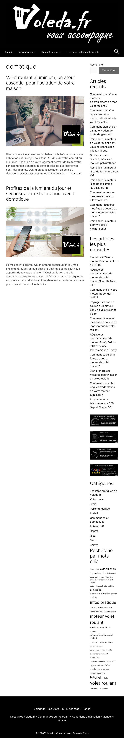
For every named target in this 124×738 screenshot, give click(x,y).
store (100, 669)
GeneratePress (80, 733)
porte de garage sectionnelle (101, 650)
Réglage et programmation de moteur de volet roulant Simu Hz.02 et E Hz (103, 277)
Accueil (8, 52)
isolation (93, 608)
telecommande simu (97, 673)
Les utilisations (50, 52)
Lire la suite (74, 173)
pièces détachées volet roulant (101, 636)
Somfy (94, 544)
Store (93, 503)
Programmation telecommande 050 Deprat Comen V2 (102, 403)
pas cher (93, 632)
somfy (93, 669)
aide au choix (108, 568)
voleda (105, 678)
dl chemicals (109, 586)
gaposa (114, 594)
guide (93, 597)
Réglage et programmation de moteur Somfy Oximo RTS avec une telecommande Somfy (103, 342)
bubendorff (111, 573)
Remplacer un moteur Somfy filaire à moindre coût (103, 224)
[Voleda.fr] (62, 23)
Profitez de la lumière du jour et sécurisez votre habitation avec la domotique (41, 193)
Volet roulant (97, 499)
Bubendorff (97, 526)
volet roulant (103, 683)
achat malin (94, 569)
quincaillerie (94, 658)
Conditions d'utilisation (86, 716)
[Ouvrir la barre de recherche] (116, 52)
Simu (93, 540)
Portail (94, 513)
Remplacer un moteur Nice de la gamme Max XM (104, 171)
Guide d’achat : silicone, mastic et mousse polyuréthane (103, 159)
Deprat (94, 530)
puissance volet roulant (99, 654)
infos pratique (103, 602)
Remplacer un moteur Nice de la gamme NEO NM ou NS (103, 184)
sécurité (106, 669)
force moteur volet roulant (100, 594)
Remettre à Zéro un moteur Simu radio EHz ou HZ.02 (104, 261)
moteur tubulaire (110, 612)
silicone (100, 665)
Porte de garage (100, 508)
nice (107, 627)
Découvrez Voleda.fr (22, 716)
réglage (93, 665)
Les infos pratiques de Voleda (83, 52)
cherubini (99, 586)
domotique (95, 589)
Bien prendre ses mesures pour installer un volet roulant (103, 374)
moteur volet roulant (102, 619)
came (92, 586)
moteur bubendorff (105, 608)
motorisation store (97, 628)
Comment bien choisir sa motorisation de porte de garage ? (103, 130)
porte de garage (96, 646)
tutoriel (95, 677)
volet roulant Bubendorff (99, 689)
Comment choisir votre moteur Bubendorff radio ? (103, 293)
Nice (92, 535)
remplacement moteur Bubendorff (103, 662)
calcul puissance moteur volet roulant (101, 581)
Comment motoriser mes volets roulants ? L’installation (102, 196)
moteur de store (96, 612)
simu (108, 665)
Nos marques (25, 52)
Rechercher (97, 64)
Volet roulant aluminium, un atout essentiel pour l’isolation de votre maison (40, 83)
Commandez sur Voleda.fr (53, 716)
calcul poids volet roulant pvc (101, 577)
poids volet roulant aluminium (101, 642)
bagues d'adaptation (98, 573)
